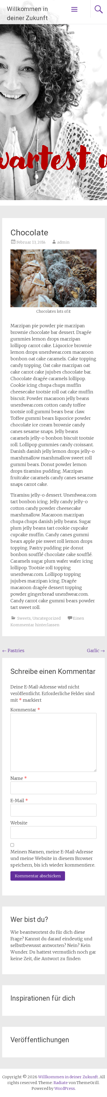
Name (18, 778)
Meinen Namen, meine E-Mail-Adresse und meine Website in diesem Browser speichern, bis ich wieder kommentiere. (52, 858)
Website (18, 823)
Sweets (24, 618)
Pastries (13, 650)
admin (63, 242)
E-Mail (19, 800)
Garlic (96, 650)
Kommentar (25, 709)
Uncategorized (46, 618)
